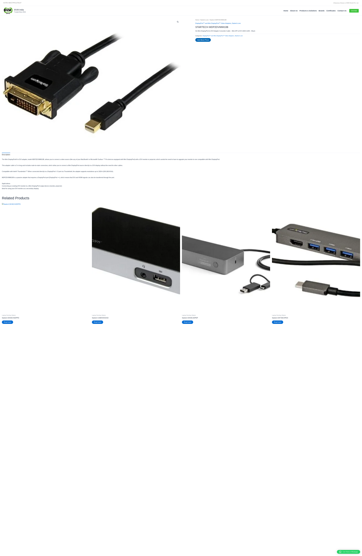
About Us (294, 11)
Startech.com (204, 20)
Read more (7, 322)
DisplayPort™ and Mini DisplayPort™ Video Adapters (213, 23)
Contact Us (341, 11)
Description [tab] (6, 154)
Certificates (331, 11)
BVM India (19, 10)
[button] (354, 11)
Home (285, 11)
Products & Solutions (308, 11)
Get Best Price (203, 40)
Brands (321, 11)
